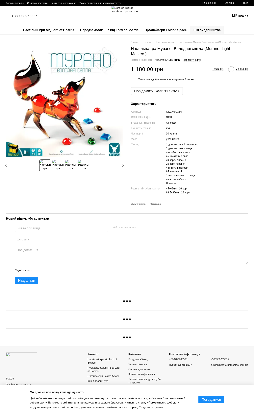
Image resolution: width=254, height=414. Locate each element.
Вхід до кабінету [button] (138, 359)
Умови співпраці (15, 3)
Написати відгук (192, 60)
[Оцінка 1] (39, 270)
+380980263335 (25, 16)
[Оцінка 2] (45, 270)
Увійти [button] (141, 79)
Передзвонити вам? (180, 364)
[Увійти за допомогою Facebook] (140, 227)
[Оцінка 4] (58, 270)
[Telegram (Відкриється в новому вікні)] (145, 3)
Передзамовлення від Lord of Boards (109, 30)
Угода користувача (151, 407)
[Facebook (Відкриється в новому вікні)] (136, 3)
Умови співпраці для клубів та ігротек (100, 3)
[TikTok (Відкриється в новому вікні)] (131, 3)
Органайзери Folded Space (165, 30)
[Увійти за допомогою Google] (147, 227)
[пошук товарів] (231, 30)
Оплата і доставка (37, 3)
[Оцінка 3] (51, 270)
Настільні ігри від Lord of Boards (48, 30)
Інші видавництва (207, 30)
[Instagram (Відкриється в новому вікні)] (126, 3)
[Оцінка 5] (64, 270)
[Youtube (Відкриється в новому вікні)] (140, 3)
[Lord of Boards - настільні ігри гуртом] (21, 362)
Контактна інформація (63, 3)
